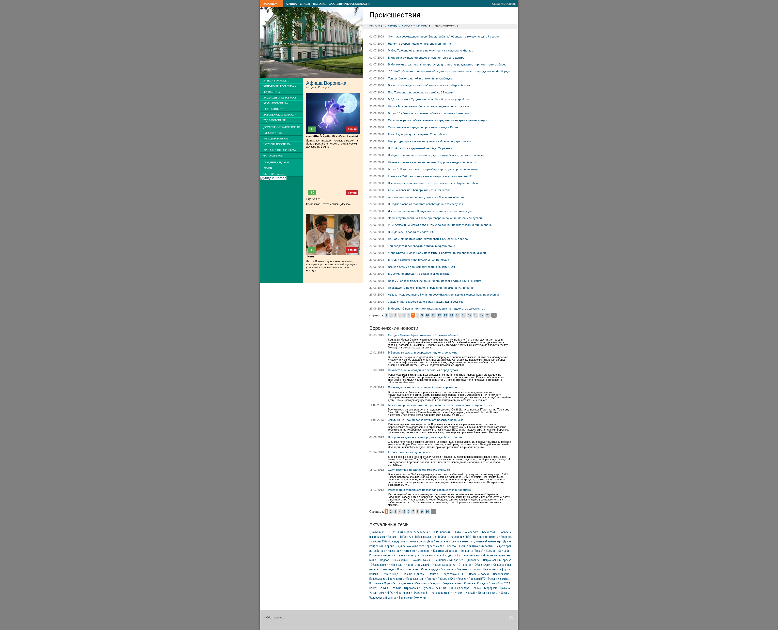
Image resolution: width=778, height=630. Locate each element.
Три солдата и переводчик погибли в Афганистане (421, 246)
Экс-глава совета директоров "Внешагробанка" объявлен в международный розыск (443, 36)
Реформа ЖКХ (446, 579)
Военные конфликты (485, 537)
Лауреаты (427, 555)
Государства (397, 541)
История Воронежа (277, 144)
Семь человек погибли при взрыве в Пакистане (419, 190)
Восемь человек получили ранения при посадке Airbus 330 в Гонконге (434, 280)
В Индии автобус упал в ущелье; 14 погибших (418, 259)
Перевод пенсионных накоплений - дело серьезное (422, 387)
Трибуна (505, 588)
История (319, 3)
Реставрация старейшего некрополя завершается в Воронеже (429, 489)
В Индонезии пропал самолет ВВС (411, 232)
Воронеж (506, 537)
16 (463, 315)
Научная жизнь (421, 560)
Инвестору (394, 551)
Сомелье (469, 583)
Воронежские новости (279, 114)
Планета (433, 574)
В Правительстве (425, 537)
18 (475, 315)
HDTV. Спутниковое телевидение (409, 532)
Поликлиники (273, 109)
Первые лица (390, 574)
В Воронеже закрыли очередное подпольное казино (422, 352)
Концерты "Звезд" (472, 551)
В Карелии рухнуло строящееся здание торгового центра (426, 57)
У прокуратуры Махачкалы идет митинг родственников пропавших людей (437, 252)
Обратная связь (504, 3)
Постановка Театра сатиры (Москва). (328, 204)
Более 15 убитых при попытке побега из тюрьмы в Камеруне (428, 113)
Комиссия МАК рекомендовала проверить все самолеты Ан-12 (430, 176)
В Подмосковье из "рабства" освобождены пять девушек (425, 204)
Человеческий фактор (382, 597)
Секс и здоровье (402, 583)
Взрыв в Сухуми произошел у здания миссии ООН (421, 266)
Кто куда (399, 555)
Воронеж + (271, 3)
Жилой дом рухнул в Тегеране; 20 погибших (417, 134)
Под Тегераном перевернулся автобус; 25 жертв (420, 92)
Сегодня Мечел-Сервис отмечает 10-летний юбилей (423, 335)
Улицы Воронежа (275, 138)
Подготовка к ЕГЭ (454, 574)
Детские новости (461, 541)
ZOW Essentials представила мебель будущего (419, 469)
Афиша (291, 3)
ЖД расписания (274, 92)
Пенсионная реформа (496, 569)
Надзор (384, 560)
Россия (461, 579)
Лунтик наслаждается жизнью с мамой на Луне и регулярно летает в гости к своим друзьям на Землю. (332, 143)
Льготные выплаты (468, 555)
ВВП (468, 537)
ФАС (390, 593)
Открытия (463, 569)
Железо (451, 546)
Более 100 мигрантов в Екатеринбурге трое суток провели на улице (433, 169)
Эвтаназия (405, 597)
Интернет (409, 551)
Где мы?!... (314, 199)
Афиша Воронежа (276, 80)
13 (445, 315)
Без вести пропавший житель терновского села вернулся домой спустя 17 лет (440, 405)
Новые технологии (444, 565)
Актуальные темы (416, 26)
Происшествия (415, 579)
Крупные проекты (380, 555)
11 (433, 315)
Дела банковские (437, 541)
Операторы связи (408, 569)
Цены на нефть (487, 593)
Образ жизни (482, 565)
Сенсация (421, 583)
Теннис (476, 588)
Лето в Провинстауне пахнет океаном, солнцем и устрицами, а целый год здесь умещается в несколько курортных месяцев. (331, 266)
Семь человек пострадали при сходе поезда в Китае (423, 127)
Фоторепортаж (440, 593)
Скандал (435, 583)
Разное (431, 579)
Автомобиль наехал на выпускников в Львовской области (426, 197)
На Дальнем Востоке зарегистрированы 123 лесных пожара (428, 238)
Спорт (373, 588)
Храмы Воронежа (275, 103)
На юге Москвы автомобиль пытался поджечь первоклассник (428, 106)
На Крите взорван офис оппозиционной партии (419, 43)
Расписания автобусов (280, 97)
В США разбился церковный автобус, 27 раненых (421, 148)
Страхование (412, 588)
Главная (376, 26)
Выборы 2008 (379, 541)
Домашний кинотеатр (487, 541)
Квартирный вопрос (445, 551)
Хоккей (470, 593)
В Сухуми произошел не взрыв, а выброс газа (418, 273)
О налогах (465, 565)
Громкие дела (416, 541)
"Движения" (376, 532)
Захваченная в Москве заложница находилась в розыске (425, 301)
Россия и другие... (499, 579)
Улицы (305, 3)
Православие (501, 574)
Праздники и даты (276, 162)
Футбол (457, 593)
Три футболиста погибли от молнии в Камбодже (420, 78)
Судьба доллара (459, 588)
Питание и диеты (413, 574)
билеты (352, 129)
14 (451, 315)
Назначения (400, 560)
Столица (396, 588)
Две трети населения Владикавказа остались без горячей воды (430, 211)
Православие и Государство (386, 579)
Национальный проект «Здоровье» (457, 560)
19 (481, 315)
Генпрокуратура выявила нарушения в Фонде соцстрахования (429, 141)
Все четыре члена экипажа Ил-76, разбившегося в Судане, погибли (433, 183)
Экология (420, 597)
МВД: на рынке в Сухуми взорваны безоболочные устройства (429, 99)
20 (487, 315)
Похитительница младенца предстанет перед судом (423, 370)
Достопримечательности (349, 3)
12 (439, 315)
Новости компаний (418, 565)
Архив (392, 26)
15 (457, 315)
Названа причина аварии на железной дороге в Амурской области (432, 162)
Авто (458, 532)
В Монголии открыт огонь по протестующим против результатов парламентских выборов (447, 64)
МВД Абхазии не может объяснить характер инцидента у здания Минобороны (440, 224)
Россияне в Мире (379, 583)
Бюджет (393, 537)
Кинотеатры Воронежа (279, 86)
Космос (491, 551)
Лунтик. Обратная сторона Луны (332, 135)
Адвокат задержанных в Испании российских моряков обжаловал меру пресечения (443, 294)
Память (476, 569)
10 (427, 315)
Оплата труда (429, 569)
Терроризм (490, 588)
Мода (372, 560)
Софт (492, 583)
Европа (389, 546)
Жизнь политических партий (475, 546)
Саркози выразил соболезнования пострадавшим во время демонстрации (437, 120)
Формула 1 (420, 593)
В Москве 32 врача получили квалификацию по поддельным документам (436, 308)
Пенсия (373, 574)
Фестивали (403, 593)
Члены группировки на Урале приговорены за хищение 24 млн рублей (435, 218)
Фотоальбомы (273, 155)
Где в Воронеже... (275, 120)
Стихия (383, 588)
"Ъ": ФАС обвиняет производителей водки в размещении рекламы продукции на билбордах (449, 71)
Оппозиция (447, 569)
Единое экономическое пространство (420, 546)
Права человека (479, 574)
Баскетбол (488, 532)
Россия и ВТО (477, 579)
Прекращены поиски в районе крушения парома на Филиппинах (431, 287)
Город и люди (273, 133)
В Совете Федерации (451, 537)
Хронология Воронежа (279, 150)
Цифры (505, 593)
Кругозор (504, 551)
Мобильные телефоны (496, 555)
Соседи (481, 583)
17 (469, 315)
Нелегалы (397, 565)
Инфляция (424, 551)
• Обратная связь (274, 617)
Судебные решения (434, 588)
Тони (310, 256)
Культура (413, 555)
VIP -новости (442, 532)
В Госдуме (406, 537)
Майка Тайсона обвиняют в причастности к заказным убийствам (430, 50)
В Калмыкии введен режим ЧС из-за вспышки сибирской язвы (429, 85)
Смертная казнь (452, 583)
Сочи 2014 (503, 583)
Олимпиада (387, 569)
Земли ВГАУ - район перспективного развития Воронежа (425, 419)
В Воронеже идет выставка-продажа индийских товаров (425, 437)
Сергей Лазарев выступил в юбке (410, 452)
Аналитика (471, 532)
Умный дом (376, 593)
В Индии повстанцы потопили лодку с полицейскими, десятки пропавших (437, 155)
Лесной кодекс (445, 555)
